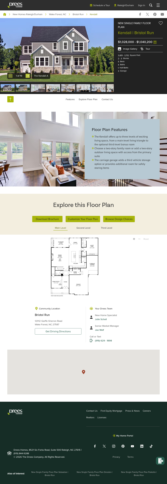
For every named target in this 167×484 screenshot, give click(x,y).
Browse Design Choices (119, 219)
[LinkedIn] (141, 446)
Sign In (141, 5)
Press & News (132, 410)
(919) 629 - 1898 (103, 340)
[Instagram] (113, 446)
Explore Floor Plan (88, 99)
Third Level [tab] (106, 227)
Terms (130, 456)
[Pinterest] (123, 446)
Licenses (101, 417)
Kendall (93, 14)
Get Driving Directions (58, 331)
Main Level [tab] (60, 227)
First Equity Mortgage (111, 410)
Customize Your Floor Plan (83, 219)
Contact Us (107, 99)
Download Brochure (47, 219)
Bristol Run (78, 14)
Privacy (116, 456)
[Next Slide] (28, 76)
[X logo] (104, 446)
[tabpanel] (83, 267)
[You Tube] (132, 446)
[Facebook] (94, 446)
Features (70, 99)
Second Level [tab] (83, 227)
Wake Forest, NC (57, 14)
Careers (147, 410)
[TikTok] (151, 446)
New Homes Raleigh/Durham (28, 14)
